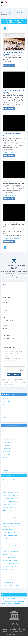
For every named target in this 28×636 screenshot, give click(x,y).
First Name (5, 284)
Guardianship (6, 404)
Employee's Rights (7, 451)
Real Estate (5, 470)
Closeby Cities (6, 475)
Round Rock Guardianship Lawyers (11, 573)
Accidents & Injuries (7, 429)
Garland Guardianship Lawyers (10, 520)
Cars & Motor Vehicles (8, 439)
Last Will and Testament (7, 601)
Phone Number (6, 302)
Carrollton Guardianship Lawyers (10, 498)
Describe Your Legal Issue (9, 347)
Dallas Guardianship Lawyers (9, 504)
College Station (12, 13)
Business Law (6, 436)
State (4, 322)
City (4, 317)
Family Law (5, 457)
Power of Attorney (7, 411)
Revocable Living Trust (19, 601)
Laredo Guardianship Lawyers (10, 535)
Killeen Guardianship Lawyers (10, 532)
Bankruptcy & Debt (7, 433)
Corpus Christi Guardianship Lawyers (11, 501)
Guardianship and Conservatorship (10, 600)
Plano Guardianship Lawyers (9, 566)
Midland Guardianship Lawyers (10, 554)
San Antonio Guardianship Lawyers (11, 576)
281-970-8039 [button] (9, 198)
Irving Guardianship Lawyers (9, 529)
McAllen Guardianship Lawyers (10, 545)
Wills (4, 420)
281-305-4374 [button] (9, 109)
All (1, 13)
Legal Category (6, 335)
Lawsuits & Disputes (7, 467)
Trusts (4, 417)
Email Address (6, 297)
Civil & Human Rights (8, 442)
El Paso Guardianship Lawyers (10, 510)
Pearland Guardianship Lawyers (10, 563)
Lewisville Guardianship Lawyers (10, 538)
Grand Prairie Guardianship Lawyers (11, 523)
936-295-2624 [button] (9, 66)
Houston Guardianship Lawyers (10, 526)
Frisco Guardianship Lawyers (9, 517)
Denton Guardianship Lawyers (10, 507)
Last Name (5, 290)
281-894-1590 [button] (9, 155)
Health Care (5, 461)
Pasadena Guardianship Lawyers (10, 560)
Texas (5, 13)
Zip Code (5, 328)
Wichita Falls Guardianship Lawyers (11, 585)
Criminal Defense (7, 448)
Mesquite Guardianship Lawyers (10, 551)
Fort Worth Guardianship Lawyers (10, 514)
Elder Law (5, 398)
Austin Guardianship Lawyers (10, 489)
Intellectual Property (7, 464)
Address (5, 310)
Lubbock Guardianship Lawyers (10, 541)
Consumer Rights (7, 445)
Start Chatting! (15, 374)
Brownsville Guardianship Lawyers (11, 495)
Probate (5, 414)
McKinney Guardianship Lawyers (10, 548)
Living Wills (5, 407)
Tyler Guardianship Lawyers (9, 579)
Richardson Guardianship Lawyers (11, 569)
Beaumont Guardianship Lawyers (10, 492)
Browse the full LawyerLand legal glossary (11, 603)
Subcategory (6, 341)
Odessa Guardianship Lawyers (10, 557)
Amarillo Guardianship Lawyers (10, 482)
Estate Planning (21, 13)
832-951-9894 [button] (9, 241)
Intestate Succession (20, 598)
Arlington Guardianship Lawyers (10, 486)
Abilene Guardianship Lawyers (10, 479)
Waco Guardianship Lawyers (9, 582)
